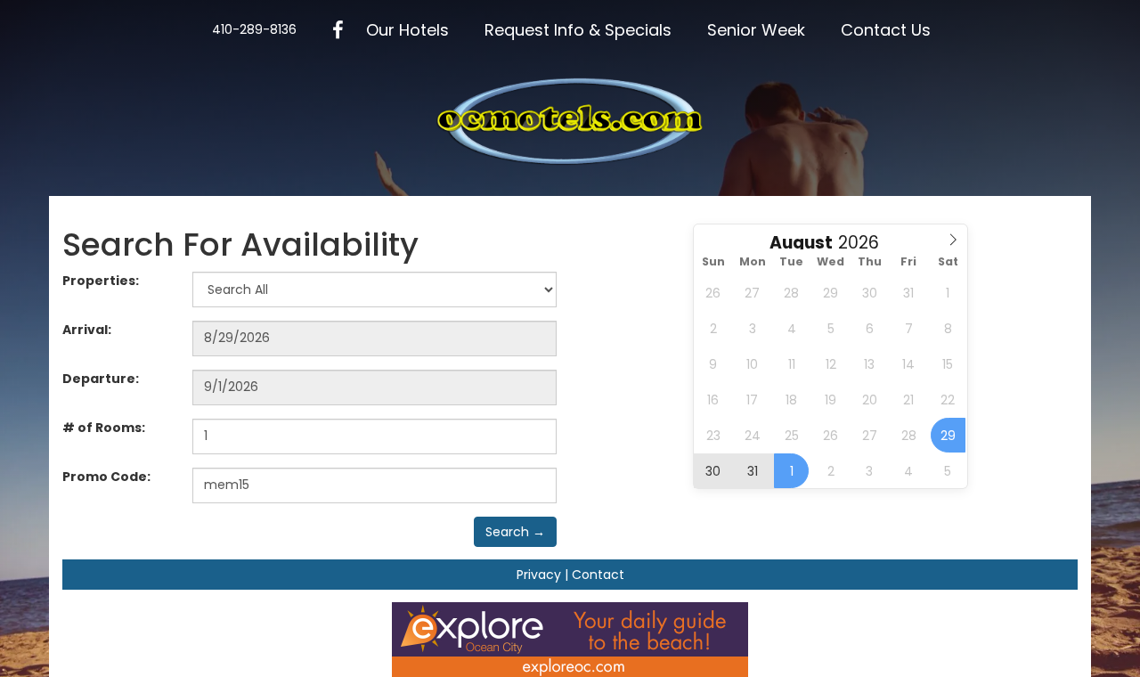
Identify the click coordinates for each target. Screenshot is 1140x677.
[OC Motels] (570, 121)
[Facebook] (338, 30)
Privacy (539, 574)
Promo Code (106, 476)
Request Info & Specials (578, 30)
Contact (598, 574)
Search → (515, 532)
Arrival (86, 329)
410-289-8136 (254, 29)
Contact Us (886, 30)
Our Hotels (407, 30)
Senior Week (756, 30)
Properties (100, 281)
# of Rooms (103, 427)
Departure (100, 378)
